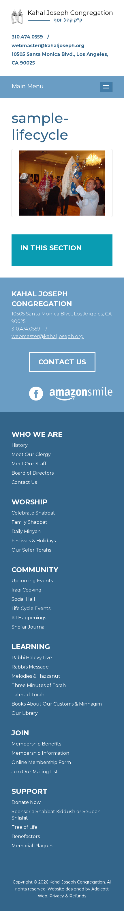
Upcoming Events (32, 580)
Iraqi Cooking (27, 590)
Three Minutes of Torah (39, 685)
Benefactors (26, 836)
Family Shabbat (29, 522)
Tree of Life (24, 827)
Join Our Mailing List (35, 771)
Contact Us (62, 362)
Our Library (25, 713)
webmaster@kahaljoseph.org (48, 45)
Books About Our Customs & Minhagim (57, 704)
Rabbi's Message (30, 667)
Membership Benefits (36, 744)
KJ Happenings (29, 617)
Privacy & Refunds (67, 896)
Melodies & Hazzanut (36, 676)
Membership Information (40, 753)
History (20, 445)
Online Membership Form (41, 762)
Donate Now (26, 802)
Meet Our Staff (29, 463)
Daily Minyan (26, 531)
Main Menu (28, 86)
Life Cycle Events (31, 608)
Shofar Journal (29, 627)
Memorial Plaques (32, 845)
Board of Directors (33, 473)
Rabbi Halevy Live (32, 657)
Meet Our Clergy (31, 454)
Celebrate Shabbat (33, 513)
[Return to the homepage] (62, 16)
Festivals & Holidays (34, 540)
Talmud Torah (28, 694)
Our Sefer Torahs (31, 550)
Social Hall (23, 599)
